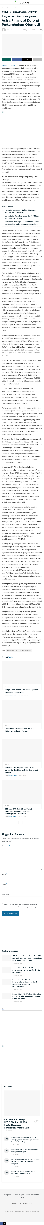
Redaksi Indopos (19, 1195)
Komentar (6, 846)
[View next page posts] (24, 822)
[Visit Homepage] (22, 2)
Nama (4, 874)
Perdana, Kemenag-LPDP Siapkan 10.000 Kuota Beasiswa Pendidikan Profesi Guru (17, 1123)
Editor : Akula (12, 816)
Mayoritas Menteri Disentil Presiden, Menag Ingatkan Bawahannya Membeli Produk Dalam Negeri (25, 1140)
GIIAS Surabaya (25, 650)
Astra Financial (12, 650)
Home (3, 8)
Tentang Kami (7, 1195)
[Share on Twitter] (27, 59)
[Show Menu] (3, 2)
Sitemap (21, 1197)
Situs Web (5, 894)
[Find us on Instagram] (21, 1216)
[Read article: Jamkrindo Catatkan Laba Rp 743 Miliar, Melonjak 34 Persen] (22, 714)
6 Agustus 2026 (22, 816)
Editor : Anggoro (13, 734)
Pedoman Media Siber (32, 1195)
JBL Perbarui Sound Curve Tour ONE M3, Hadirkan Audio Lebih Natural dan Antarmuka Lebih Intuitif (27, 958)
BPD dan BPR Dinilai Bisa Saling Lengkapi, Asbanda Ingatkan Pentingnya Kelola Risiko (18, 811)
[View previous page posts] (20, 822)
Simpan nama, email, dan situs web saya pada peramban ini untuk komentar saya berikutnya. (20, 905)
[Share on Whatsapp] (6, 59)
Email (4, 884)
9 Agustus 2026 (24, 734)
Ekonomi (9, 8)
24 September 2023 (29, 30)
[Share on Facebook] (17, 59)
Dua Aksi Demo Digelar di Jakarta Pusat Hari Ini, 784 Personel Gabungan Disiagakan (25, 1161)
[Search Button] (41, 2)
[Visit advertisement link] (22, 128)
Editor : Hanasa (15, 30)
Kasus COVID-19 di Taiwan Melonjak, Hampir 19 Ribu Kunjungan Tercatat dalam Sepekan (26, 996)
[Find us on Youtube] (24, 1216)
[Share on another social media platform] (37, 59)
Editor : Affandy (12, 695)
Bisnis (16, 8)
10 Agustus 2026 (23, 695)
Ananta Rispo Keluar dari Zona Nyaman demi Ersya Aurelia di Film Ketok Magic (26, 970)
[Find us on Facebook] (19, 1216)
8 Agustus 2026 (23, 775)
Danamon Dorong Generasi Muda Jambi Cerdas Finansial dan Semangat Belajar (21, 769)
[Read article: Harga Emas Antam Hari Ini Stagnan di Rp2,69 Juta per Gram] (22, 675)
